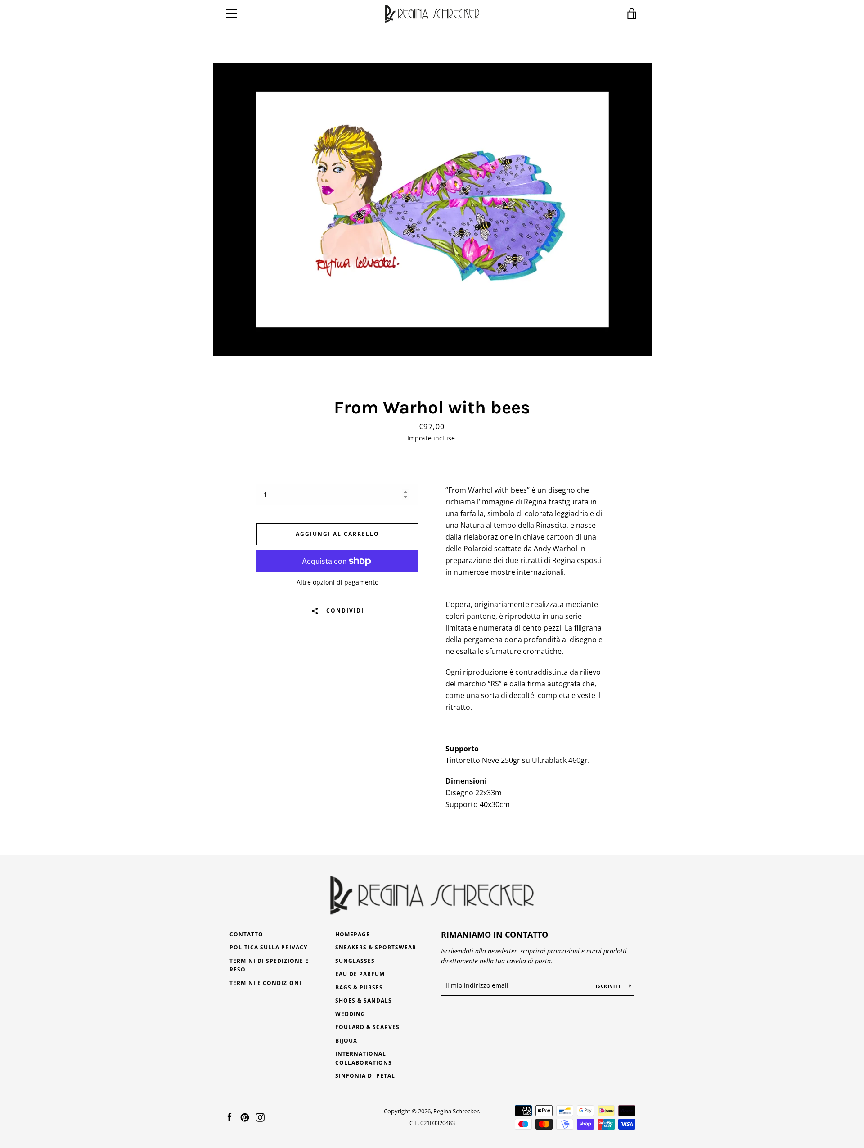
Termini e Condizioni (266, 983)
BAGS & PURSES (359, 987)
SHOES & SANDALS (363, 1000)
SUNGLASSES (355, 961)
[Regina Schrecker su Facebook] (229, 1116)
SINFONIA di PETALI (366, 1076)
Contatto (246, 934)
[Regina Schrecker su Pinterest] (244, 1116)
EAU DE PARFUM (360, 974)
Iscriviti (609, 986)
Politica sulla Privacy (268, 947)
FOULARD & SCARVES (367, 1027)
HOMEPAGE (352, 934)
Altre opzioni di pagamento (337, 582)
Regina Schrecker (456, 1111)
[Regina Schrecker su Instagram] (260, 1116)
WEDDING (350, 1014)
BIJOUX (346, 1040)
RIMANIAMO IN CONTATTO (494, 934)
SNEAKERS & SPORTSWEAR (375, 947)
